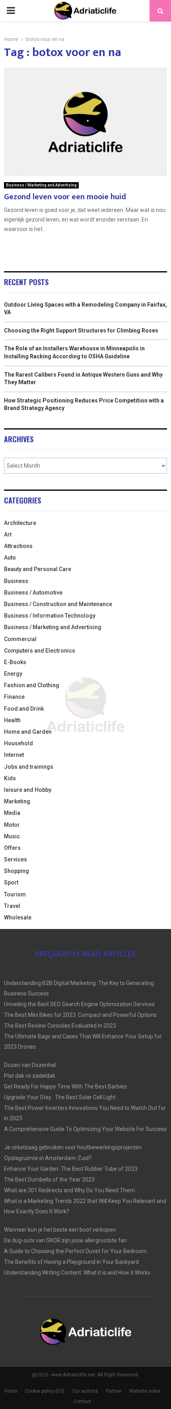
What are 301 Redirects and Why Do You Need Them (69, 1190)
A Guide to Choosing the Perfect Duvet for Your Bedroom (75, 1251)
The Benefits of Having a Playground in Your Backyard (71, 1262)
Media (12, 813)
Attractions (18, 546)
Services (15, 859)
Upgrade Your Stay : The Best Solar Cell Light (60, 1097)
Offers (12, 848)
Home (10, 1391)
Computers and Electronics (39, 650)
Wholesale (17, 917)
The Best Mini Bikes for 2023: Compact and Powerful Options (80, 1015)
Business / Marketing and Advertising (41, 185)
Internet (14, 755)
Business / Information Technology (49, 615)
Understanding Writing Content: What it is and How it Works (77, 1272)
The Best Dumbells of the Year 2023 (49, 1179)
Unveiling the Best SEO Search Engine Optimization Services (79, 1004)
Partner (114, 1391)
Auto (10, 557)
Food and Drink (24, 708)
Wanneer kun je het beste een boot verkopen (60, 1229)
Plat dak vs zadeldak (29, 1076)
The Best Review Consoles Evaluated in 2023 (60, 1025)
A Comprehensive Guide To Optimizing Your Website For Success (85, 1129)
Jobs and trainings (28, 767)
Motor (12, 825)
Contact (82, 1401)
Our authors (85, 1391)
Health (12, 720)
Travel (12, 906)
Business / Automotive (33, 592)
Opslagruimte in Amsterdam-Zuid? (47, 1158)
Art (8, 534)
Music (12, 836)
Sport (11, 882)
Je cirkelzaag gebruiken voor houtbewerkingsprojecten (73, 1147)
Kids (10, 778)
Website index (144, 1391)
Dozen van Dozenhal (30, 1065)
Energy (13, 673)
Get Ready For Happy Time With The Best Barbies (65, 1086)
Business (16, 581)
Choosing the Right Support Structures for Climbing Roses (81, 330)
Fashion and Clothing (31, 685)
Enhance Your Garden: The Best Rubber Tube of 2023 (71, 1169)
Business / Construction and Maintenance (58, 604)
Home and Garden (28, 732)
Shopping (16, 871)
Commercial (20, 639)
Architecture (20, 523)
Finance (14, 697)
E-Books (15, 662)
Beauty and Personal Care (37, 569)
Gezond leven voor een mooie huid (65, 197)
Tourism (15, 894)
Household (18, 743)
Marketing (17, 801)
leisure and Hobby (27, 790)
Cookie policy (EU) (44, 1391)
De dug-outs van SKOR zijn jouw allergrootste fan (65, 1240)
